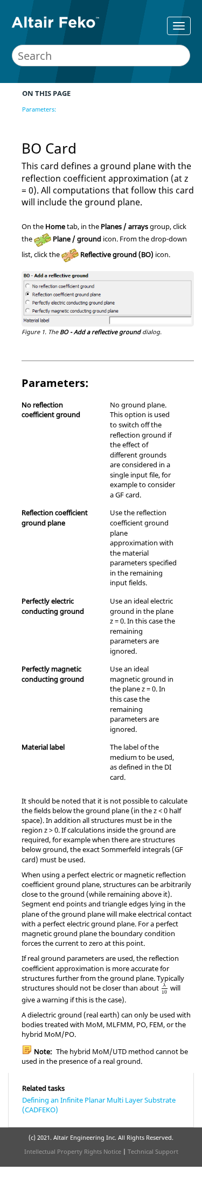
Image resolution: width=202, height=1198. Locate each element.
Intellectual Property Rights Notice (72, 1151)
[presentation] (165, 989)
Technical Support (153, 1151)
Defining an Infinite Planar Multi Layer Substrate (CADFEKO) (99, 1104)
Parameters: (39, 109)
